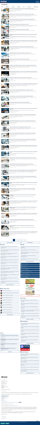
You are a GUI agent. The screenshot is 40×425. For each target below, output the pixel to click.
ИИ (23, 6)
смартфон (6, 118)
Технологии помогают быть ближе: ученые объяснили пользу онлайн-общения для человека (23, 40)
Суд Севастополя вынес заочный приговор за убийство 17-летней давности (10, 257)
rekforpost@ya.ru (3, 418)
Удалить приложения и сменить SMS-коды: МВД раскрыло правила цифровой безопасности (23, 170)
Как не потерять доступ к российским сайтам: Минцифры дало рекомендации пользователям (23, 83)
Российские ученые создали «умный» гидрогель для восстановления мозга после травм (23, 139)
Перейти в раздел (10, 314)
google (7, 68)
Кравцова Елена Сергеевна (6, 290)
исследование (6, 235)
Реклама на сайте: (4, 414)
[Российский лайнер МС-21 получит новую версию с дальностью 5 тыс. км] (5, 53)
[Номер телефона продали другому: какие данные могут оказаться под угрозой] (5, 164)
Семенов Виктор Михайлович (6, 304)
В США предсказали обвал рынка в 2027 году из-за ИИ (29, 258)
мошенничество (5, 124)
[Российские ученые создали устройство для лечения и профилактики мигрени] (5, 96)
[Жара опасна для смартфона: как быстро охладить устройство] (5, 24)
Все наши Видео (24, 265)
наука (7, 50)
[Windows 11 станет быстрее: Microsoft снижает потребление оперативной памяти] (5, 8)
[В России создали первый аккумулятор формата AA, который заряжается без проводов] (5, 133)
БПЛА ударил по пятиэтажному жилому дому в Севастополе (30, 313)
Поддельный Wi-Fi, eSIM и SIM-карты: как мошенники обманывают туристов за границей (23, 157)
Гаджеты (7, 6)
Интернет (29, 6)
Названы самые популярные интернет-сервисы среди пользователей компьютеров (22, 19)
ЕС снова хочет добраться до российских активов (28, 249)
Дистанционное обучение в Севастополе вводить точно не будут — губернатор (10, 275)
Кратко (2, 400)
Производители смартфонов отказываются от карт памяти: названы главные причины (23, 114)
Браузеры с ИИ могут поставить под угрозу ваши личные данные (19, 29)
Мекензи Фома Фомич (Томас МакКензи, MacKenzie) (10, 292)
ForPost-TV (2, 399)
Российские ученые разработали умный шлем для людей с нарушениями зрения (21, 46)
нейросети (6, 81)
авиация (6, 56)
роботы (7, 130)
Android (7, 105)
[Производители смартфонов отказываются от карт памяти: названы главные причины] (5, 114)
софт (7, 87)
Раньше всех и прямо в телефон (26, 271)
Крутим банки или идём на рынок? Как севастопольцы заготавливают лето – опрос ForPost (9, 253)
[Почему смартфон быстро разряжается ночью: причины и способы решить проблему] (5, 188)
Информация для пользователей (31, 392)
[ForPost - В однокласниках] (21, 402)
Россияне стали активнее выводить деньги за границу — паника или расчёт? (9, 278)
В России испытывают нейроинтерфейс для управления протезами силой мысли (22, 219)
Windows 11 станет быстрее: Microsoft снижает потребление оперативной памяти (22, 8)
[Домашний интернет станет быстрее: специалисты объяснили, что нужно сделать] (5, 14)
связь (7, 167)
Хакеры (13, 6)
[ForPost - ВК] (19, 402)
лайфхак (6, 27)
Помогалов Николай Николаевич (7, 307)
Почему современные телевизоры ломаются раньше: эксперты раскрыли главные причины (23, 145)
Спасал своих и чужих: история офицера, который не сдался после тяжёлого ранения (10, 250)
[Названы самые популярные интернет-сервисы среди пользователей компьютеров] (5, 19)
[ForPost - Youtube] (20, 402)
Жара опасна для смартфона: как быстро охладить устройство (19, 24)
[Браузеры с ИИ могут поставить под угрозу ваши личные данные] (5, 29)
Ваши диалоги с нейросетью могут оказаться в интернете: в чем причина (20, 77)
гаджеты (6, 155)
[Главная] (4, 1)
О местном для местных (25, 267)
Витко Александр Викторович (6, 302)
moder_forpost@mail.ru (6, 389)
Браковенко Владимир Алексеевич (7, 295)
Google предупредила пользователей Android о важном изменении (20, 102)
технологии (6, 210)
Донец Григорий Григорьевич (6, 309)
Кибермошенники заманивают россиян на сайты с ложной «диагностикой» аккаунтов (22, 120)
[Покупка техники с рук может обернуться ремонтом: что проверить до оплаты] (5, 90)
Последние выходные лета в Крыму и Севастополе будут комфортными (9, 281)
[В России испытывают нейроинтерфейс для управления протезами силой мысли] (5, 219)
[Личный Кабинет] (36, 1)
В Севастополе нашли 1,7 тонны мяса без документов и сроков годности (9, 263)
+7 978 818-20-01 (3, 416)
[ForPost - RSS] (18, 402)
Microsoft (6, 11)
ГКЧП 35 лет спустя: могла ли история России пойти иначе (30, 367)
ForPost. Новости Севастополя (13, 405)
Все (2, 6)
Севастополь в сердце (25, 269)
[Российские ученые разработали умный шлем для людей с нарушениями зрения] (5, 46)
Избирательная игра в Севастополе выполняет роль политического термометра (8, 348)
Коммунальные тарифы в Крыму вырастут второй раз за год (10, 259)
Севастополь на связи (25, 263)
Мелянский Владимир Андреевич (7, 297)
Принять (7, 423)
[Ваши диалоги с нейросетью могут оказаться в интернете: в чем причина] (5, 77)
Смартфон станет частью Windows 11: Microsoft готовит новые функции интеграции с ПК (23, 176)
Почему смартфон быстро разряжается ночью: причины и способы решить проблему (22, 188)
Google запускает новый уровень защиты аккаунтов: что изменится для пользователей (23, 65)
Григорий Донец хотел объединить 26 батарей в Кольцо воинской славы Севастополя (9, 268)
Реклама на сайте (4, 380)
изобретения (36, 6)
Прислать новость (10, 242)
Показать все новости (10, 284)
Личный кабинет (30, 242)
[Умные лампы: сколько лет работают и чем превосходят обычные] (5, 59)
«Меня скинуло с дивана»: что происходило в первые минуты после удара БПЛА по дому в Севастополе (10, 272)
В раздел (9, 351)
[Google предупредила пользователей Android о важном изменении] (5, 102)
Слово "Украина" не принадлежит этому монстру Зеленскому (9, 335)
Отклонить (2, 423)
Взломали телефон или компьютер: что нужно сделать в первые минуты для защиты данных (23, 71)
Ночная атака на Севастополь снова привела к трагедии (9, 265)
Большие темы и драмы (25, 273)
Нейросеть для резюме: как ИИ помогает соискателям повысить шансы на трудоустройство (23, 213)
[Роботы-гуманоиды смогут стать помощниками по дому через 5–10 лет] (5, 127)
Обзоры (19, 6)
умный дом (6, 62)
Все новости (3, 397)
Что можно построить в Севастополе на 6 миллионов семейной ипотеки (9, 247)
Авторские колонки (4, 398)
